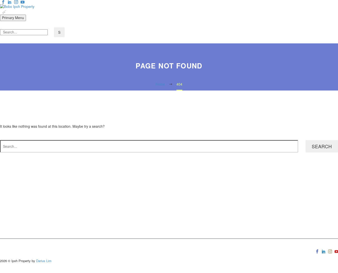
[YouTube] (22, 2)
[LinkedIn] (10, 2)
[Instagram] (16, 2)
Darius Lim (43, 260)
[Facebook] (3, 2)
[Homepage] (17, 9)
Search (322, 146)
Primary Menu (13, 17)
